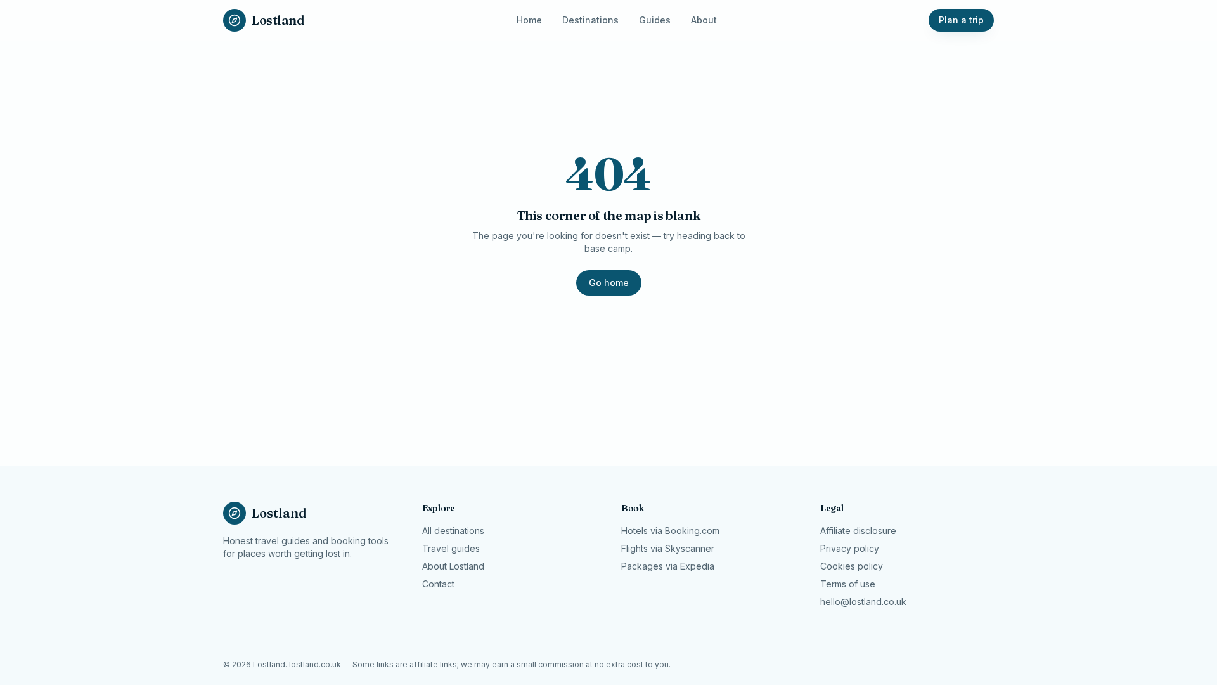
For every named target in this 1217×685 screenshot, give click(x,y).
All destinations (453, 530)
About (704, 20)
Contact (438, 583)
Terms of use (847, 583)
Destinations (590, 20)
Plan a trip (961, 20)
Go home (609, 282)
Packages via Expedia (667, 566)
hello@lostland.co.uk (863, 601)
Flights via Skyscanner (667, 548)
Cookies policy (851, 566)
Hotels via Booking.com (670, 530)
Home (529, 20)
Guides (655, 20)
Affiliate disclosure (858, 530)
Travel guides (451, 548)
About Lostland (453, 566)
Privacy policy (849, 548)
